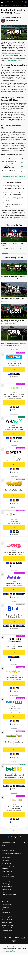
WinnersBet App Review (8, 928)
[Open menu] (2, 2)
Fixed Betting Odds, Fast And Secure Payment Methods (14, 776)
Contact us (5, 848)
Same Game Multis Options (14, 678)
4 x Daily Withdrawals (14, 363)
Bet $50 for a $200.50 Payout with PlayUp (14, 176)
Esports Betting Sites (7, 892)
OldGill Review (14, 507)
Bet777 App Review (7, 922)
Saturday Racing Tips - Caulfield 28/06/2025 (12, 298)
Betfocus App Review (7, 919)
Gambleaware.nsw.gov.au (8, 951)
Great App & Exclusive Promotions (14, 710)
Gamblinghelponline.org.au (13, 950)
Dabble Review (14, 601)
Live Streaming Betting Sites (9, 866)
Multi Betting (5, 868)
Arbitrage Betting (6, 863)
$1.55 (21, 171)
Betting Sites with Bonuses (15, 60)
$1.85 (21, 166)
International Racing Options (14, 459)
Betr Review (14, 632)
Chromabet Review (14, 414)
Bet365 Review (14, 793)
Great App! (14, 521)
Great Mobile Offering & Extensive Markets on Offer (14, 428)
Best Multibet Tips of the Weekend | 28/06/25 (13, 276)
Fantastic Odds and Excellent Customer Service (14, 807)
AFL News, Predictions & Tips (17, 248)
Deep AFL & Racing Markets (14, 490)
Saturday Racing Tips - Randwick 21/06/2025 (12, 342)
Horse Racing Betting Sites (9, 894)
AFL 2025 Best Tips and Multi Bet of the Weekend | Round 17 (13, 244)
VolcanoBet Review (14, 761)
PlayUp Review (14, 445)
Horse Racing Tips (11, 301)
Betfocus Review (14, 380)
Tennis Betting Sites (7, 889)
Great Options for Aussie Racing (14, 647)
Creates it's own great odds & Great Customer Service (14, 553)
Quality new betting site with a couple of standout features (14, 395)
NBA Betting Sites (6, 884)
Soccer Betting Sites (7, 886)
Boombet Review (14, 570)
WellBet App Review (7, 925)
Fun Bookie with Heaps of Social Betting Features (14, 584)
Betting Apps (5, 860)
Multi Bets (19, 17)
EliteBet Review (14, 664)
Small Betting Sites (7, 874)
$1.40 (21, 162)
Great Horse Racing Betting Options (14, 743)
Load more (14, 831)
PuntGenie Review (14, 695)
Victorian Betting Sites (8, 876)
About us (4, 845)
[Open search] (23, 2)
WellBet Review (14, 728)
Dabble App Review (7, 930)
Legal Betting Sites (7, 871)
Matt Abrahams (13, 20)
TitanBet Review (14, 826)
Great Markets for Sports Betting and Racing (14, 616)
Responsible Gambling (8, 850)
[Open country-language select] (26, 2)
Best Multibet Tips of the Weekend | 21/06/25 (13, 320)
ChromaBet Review (7, 904)
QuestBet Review (14, 476)
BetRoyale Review (14, 538)
